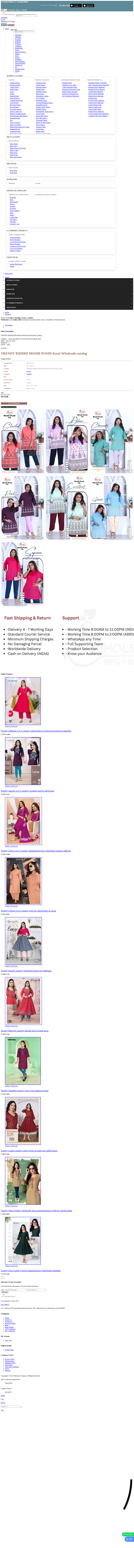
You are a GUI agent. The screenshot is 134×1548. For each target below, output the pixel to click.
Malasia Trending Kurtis (18, 114)
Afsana (17, 71)
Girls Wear (13, 173)
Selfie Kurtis (14, 89)
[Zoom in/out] (4, 1276)
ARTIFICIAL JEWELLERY (18, 194)
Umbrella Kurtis (15, 131)
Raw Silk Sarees (41, 118)
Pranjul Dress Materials (96, 94)
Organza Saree (41, 127)
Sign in (18, 10)
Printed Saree (40, 89)
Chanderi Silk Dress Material (98, 116)
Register (24, 10)
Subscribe (5, 1292)
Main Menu (9, 273)
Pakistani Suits (67, 83)
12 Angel (18, 39)
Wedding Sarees (41, 92)
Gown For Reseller (16, 248)
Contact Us (11, 10)
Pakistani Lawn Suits (69, 85)
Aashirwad (18, 65)
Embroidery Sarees (42, 96)
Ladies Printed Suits (95, 105)
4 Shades (18, 41)
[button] (67, 1545)
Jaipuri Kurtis (14, 96)
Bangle (12, 204)
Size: (2, 393)
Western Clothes (15, 251)
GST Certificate (10, 1329)
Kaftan (12, 94)
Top (11, 120)
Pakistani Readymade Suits (71, 89)
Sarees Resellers (15, 237)
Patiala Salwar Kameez (69, 92)
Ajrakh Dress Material (95, 92)
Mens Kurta (14, 144)
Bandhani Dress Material (96, 89)
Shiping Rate (9, 1350)
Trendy (28, 371)
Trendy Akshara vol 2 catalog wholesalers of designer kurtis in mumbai (36, 731)
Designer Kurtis (15, 85)
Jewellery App (14, 224)
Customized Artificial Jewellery (46, 194)
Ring (11, 200)
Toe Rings (13, 219)
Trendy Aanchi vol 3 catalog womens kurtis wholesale (27, 791)
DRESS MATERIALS (94, 80)
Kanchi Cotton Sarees (43, 134)
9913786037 (5, 1305)
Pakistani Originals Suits (70, 94)
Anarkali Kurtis (15, 118)
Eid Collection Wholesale (70, 96)
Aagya (17, 50)
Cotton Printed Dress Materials (98, 114)
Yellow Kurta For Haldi (18, 148)
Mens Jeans (13, 153)
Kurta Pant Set (14, 98)
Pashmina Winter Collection (97, 83)
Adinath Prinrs (19, 69)
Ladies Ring (14, 217)
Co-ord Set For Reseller (18, 242)
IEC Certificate (10, 1331)
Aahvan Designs (20, 52)
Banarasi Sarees (41, 87)
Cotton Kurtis (14, 87)
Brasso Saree (40, 131)
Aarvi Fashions (20, 61)
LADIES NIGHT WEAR (17, 261)
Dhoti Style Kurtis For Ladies (19, 127)
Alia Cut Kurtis (15, 123)
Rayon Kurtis (14, 107)
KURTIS (12, 80)
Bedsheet (12, 183)
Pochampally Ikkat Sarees (44, 111)
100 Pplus (18, 35)
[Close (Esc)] (2, 1276)
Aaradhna (18, 59)
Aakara (17, 54)
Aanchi (17, 58)
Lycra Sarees (40, 98)
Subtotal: (4, 23)
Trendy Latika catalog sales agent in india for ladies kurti (29, 1150)
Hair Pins (13, 222)
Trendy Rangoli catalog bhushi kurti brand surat (25, 1030)
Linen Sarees (40, 114)
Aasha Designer (20, 63)
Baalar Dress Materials (95, 96)
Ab (16, 67)
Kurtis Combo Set (16, 111)
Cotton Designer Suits (69, 87)
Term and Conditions (12, 1367)
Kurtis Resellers (15, 240)
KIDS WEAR (13, 168)
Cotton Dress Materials (96, 103)
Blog (6, 1325)
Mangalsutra (14, 202)
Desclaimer (8, 1365)
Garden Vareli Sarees (43, 107)
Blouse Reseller (15, 244)
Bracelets (13, 197)
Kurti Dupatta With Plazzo (18, 116)
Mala (11, 213)
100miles (18, 37)
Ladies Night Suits (16, 264)
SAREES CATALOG (42, 80)
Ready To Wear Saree (43, 123)
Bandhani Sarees (41, 100)
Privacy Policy (10, 1359)
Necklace (13, 208)
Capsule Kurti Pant (16, 100)
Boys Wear (13, 170)
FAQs (7, 1369)
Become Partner (10, 1323)
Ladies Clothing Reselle (17, 234)
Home (7, 29)
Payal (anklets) (15, 211)
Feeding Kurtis (15, 83)
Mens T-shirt (14, 150)
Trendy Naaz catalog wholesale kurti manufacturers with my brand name (36, 1210)
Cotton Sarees (40, 85)
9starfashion (19, 48)
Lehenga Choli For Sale (18, 246)
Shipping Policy (10, 1363)
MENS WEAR (14, 141)
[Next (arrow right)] (4, 1278)
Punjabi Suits (92, 98)
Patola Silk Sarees (42, 116)
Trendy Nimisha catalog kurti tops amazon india (24, 1090)
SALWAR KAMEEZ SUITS (70, 80)
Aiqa (16, 73)
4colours (18, 42)
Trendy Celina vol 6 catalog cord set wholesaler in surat (28, 910)
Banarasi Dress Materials (96, 87)
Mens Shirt (13, 146)
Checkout (11, 25)
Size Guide (4, 396)
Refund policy (9, 1361)
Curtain (37, 183)
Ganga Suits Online (94, 109)
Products (8, 314)
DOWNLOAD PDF (9, 407)
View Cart (4, 25)
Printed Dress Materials (96, 111)
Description (9, 325)
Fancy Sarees (40, 125)
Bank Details (9, 1327)
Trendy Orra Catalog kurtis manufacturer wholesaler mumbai (31, 1270)
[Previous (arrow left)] (2, 1278)
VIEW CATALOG (11, 726)
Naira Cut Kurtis (15, 125)
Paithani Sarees (41, 109)
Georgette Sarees (41, 120)
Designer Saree (41, 83)
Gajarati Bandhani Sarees (44, 103)
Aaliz (16, 56)
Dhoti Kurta (14, 155)
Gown (12, 92)
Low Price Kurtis (15, 109)
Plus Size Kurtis (15, 105)
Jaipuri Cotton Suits (94, 107)
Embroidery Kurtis (16, 134)
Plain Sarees (40, 94)
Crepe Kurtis (14, 103)
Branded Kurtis (15, 129)
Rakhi (12, 215)
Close (13, 21)
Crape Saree (40, 129)
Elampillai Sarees (41, 105)
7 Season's (18, 46)
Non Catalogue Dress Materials (98, 85)
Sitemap (7, 1370)
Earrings (12, 206)
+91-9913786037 (8, 2)
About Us (8, 1320)
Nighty (12, 266)
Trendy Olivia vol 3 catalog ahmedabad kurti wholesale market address (36, 850)
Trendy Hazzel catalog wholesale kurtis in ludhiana (26, 970)
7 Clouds (18, 44)
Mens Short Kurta (16, 157)
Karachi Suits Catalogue (96, 100)
